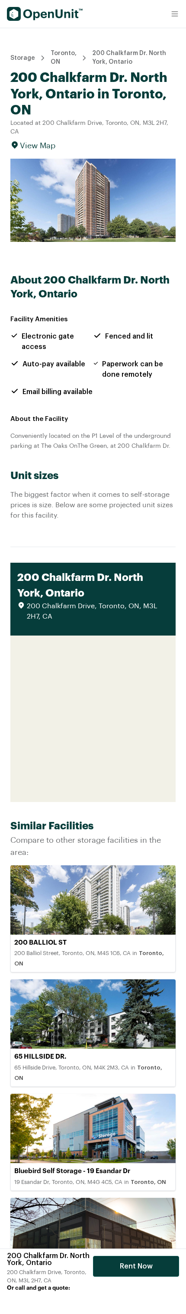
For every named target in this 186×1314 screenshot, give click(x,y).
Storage (22, 58)
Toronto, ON (64, 57)
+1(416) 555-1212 (44, 1300)
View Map (37, 146)
